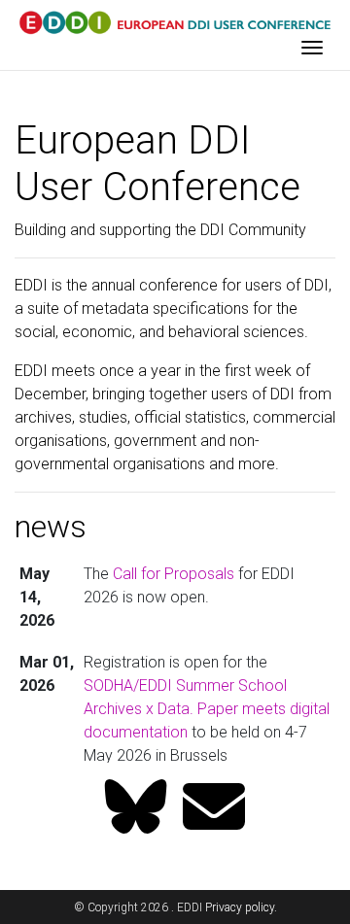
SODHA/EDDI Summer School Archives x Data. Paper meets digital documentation (207, 708)
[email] (214, 808)
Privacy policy (239, 907)
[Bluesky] (136, 808)
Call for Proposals (173, 574)
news (51, 526)
